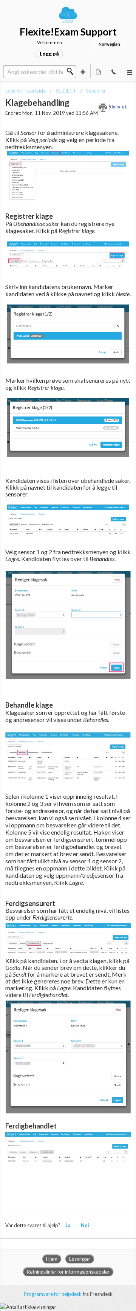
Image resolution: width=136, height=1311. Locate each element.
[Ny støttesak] (83, 71)
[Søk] (72, 71)
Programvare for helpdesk (53, 1294)
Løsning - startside (26, 91)
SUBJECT (66, 91)
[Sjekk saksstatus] (98, 71)
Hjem (51, 1259)
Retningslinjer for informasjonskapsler (68, 1272)
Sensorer (96, 91)
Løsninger (79, 1259)
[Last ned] (54, 668)
